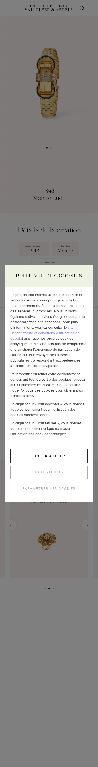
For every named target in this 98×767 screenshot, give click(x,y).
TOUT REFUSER (49, 472)
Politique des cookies (37, 390)
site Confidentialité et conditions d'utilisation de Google (44, 333)
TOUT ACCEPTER (49, 456)
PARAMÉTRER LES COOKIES (49, 488)
